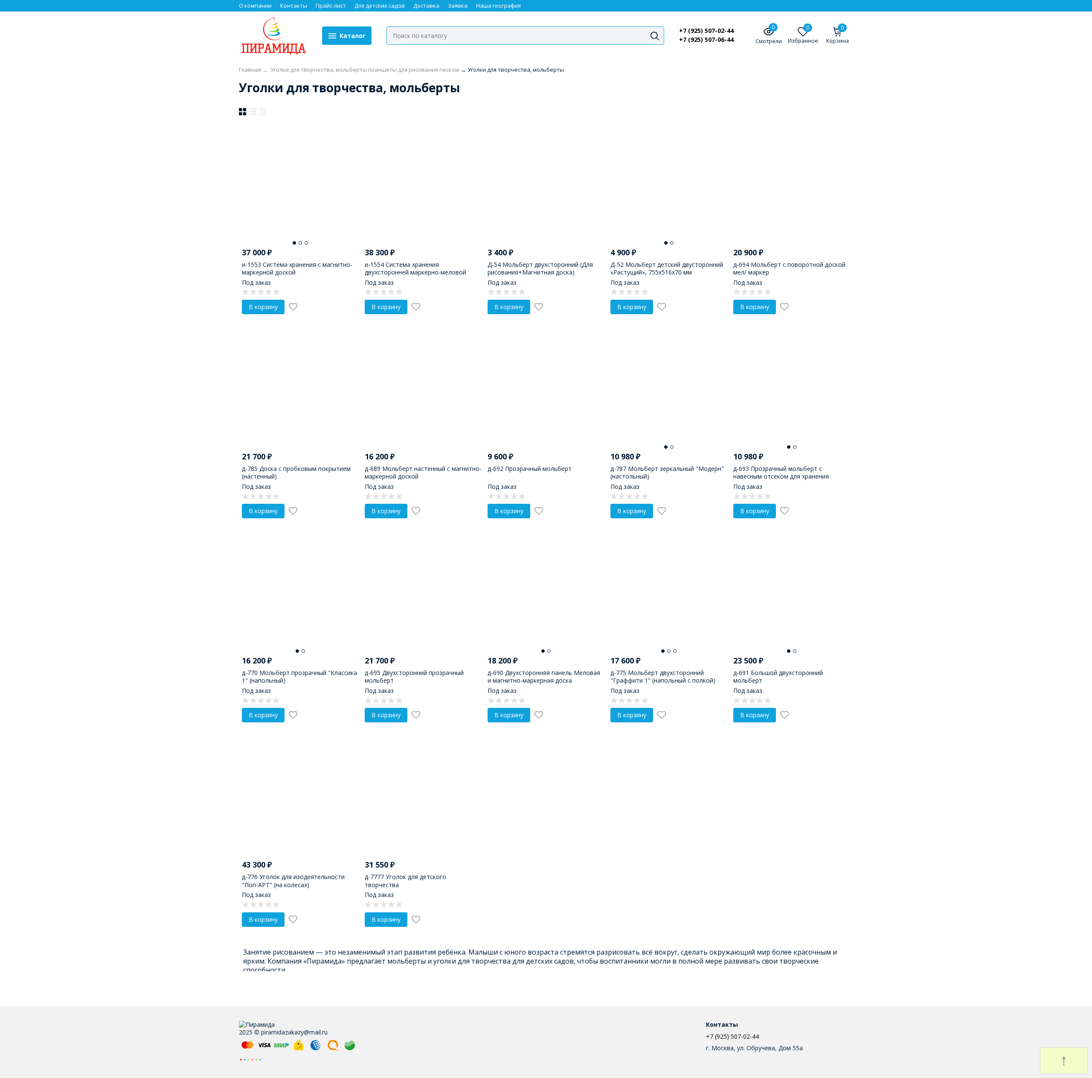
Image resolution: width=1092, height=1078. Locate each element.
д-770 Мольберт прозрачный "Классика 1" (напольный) (299, 676)
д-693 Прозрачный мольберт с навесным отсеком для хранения (781, 472)
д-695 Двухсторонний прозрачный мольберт (414, 676)
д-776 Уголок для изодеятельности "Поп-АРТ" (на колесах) (293, 880)
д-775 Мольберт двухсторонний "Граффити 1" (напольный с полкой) (662, 676)
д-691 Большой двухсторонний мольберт (778, 676)
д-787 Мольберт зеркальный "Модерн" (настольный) (667, 472)
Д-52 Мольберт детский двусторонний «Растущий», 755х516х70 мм (666, 268)
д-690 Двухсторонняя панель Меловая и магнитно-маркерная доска (544, 676)
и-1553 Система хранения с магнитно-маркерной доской (297, 268)
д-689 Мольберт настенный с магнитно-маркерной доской (423, 472)
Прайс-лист (331, 5)
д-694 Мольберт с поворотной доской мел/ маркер (789, 268)
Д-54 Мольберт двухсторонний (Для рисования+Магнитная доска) (540, 268)
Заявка (458, 5)
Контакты (293, 5)
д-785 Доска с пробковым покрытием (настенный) (296, 472)
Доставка (426, 5)
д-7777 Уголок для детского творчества (405, 880)
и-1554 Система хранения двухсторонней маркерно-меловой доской (415, 272)
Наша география (498, 5)
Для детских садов (379, 5)
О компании (255, 5)
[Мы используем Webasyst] (250, 1059)
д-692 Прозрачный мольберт (530, 469)
